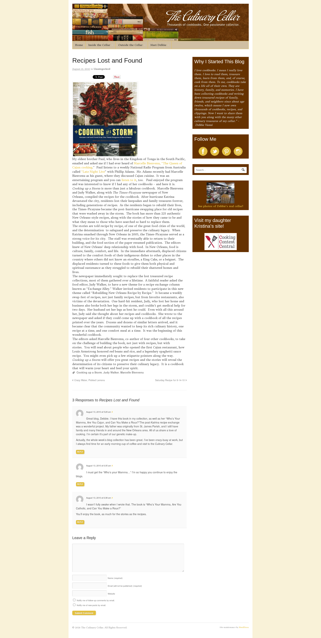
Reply (80, 451)
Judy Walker (111, 372)
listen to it (128, 180)
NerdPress (244, 627)
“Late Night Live (93, 171)
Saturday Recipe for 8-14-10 (170, 380)
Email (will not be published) (125, 585)
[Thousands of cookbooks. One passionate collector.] (160, 39)
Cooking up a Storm (89, 372)
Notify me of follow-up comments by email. (96, 600)
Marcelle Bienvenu (132, 372)
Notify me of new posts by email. (91, 605)
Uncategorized (102, 68)
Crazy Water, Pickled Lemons (89, 380)
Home (79, 45)
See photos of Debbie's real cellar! (220, 206)
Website (111, 593)
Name (115, 577)
